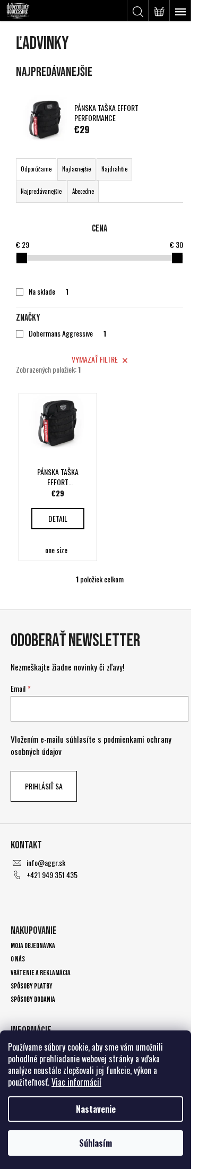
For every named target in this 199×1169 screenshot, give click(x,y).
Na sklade (48, 291)
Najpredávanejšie (41, 191)
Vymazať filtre (95, 359)
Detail (57, 518)
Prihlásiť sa (44, 786)
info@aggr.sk (46, 862)
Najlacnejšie (76, 169)
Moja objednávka (33, 946)
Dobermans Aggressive (67, 333)
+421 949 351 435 (52, 874)
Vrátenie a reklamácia (41, 973)
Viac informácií (76, 1082)
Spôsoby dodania (33, 999)
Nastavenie (96, 1109)
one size (56, 549)
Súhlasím (95, 1143)
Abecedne (83, 191)
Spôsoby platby (32, 986)
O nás (18, 959)
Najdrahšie (114, 169)
